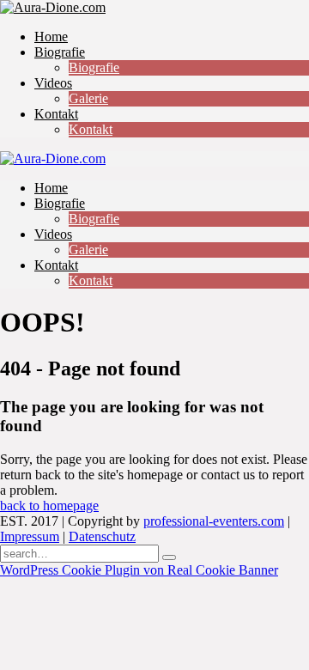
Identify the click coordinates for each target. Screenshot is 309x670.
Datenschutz (102, 536)
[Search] (169, 557)
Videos (53, 83)
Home (51, 36)
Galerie (88, 98)
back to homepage (49, 505)
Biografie (59, 52)
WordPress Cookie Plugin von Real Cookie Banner (139, 570)
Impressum (29, 536)
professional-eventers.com (213, 521)
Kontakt (56, 114)
